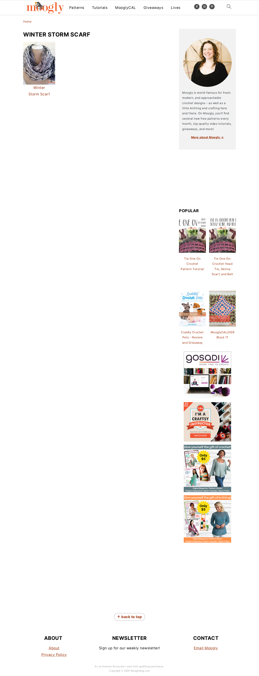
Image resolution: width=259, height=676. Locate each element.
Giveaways (153, 8)
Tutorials (100, 8)
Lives (176, 8)
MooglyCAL (125, 8)
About (54, 648)
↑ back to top (129, 617)
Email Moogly (206, 648)
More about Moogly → (207, 137)
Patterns (76, 8)
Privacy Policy (54, 655)
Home (27, 21)
